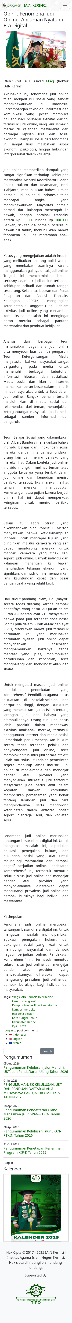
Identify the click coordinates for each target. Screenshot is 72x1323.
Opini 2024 (19, 1026)
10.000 (28, 220)
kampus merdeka (23, 1009)
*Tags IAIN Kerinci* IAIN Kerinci (32, 997)
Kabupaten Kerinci (24, 1022)
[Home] (13, 5)
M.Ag (50, 81)
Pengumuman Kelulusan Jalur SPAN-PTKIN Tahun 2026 (32, 1133)
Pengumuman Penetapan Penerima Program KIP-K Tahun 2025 (32, 1150)
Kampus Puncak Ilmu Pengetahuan (35, 1005)
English (17, 1039)
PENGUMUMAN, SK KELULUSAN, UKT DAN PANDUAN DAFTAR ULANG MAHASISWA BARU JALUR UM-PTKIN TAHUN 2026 (32, 1090)
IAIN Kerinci (35, 5)
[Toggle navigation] (65, 5)
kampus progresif (24, 1001)
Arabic (16, 1043)
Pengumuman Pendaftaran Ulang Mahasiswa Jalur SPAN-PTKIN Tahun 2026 (31, 1114)
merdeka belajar (23, 1014)
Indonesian (19, 1034)
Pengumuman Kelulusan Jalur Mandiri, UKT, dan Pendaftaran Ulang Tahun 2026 (35, 1069)
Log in (9, 1030)
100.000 (61, 220)
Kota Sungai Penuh (24, 1018)
